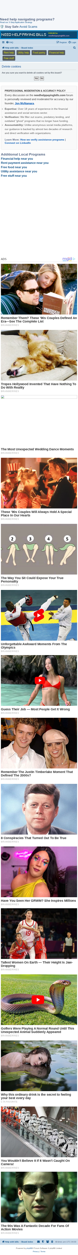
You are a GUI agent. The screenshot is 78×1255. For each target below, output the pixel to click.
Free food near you (14, 167)
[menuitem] (9, 42)
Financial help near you (17, 158)
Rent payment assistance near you (25, 162)
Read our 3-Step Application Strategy (16, 22)
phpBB (29, 1248)
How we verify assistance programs (42, 139)
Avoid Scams (28, 26)
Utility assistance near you (19, 171)
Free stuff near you (14, 175)
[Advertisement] (29, 9)
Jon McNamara (24, 103)
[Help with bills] (39, 34)
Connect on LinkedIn (18, 142)
